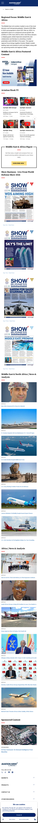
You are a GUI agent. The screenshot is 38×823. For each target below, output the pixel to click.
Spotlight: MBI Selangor (10, 107)
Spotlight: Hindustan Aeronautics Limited (27, 130)
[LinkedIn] (12, 772)
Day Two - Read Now (8, 273)
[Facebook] (5, 772)
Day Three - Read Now (9, 321)
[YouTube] (9, 772)
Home (11, 9)
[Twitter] (2, 772)
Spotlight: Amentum (25, 107)
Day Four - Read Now (9, 369)
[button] (34, 119)
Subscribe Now (18, 163)
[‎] (19, 73)
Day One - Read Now (8, 225)
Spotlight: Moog (7, 130)
